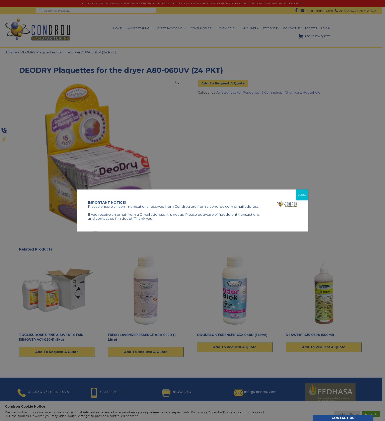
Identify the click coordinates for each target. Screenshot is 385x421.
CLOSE (302, 194)
